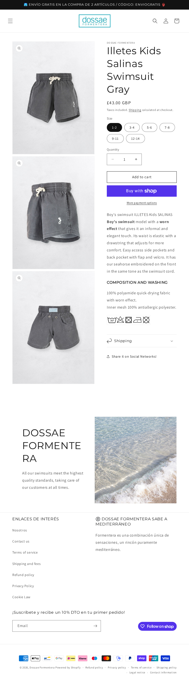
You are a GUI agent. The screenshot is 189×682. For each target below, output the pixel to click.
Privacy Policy (23, 586)
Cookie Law (21, 597)
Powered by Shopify (68, 667)
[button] (10, 21)
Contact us (21, 541)
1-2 (114, 127)
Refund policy (23, 575)
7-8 (167, 127)
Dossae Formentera (42, 667)
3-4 (132, 127)
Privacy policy (117, 667)
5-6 (149, 127)
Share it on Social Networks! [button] (134, 356)
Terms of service (25, 552)
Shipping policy (167, 667)
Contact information (163, 672)
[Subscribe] (95, 626)
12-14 (135, 138)
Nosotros (19, 530)
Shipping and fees (26, 563)
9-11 (115, 138)
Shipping (135, 110)
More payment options (142, 203)
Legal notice (137, 672)
